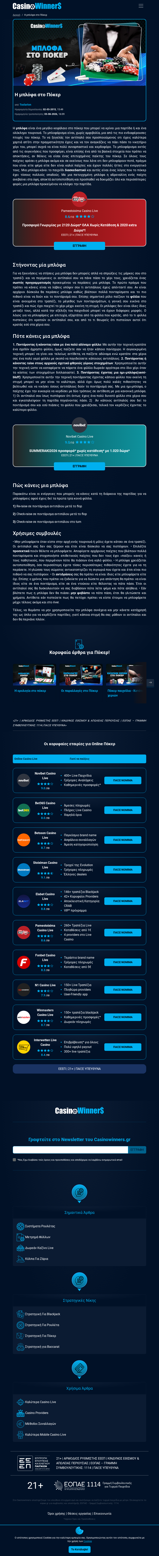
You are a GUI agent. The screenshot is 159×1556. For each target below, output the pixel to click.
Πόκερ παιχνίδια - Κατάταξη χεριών (127, 693)
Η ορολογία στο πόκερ (30, 691)
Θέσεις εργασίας (80, 1513)
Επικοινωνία (102, 1513)
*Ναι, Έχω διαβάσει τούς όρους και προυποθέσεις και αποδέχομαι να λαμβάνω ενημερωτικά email (69, 1160)
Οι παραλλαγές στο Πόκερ (79, 691)
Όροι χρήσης (56, 1513)
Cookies (88, 1541)
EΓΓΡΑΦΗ (79, 246)
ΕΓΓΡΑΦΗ (79, 466)
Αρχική (16, 15)
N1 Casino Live (45, 985)
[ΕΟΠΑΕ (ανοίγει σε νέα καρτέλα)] (93, 1485)
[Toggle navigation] (141, 6)
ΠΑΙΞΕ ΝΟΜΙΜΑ (122, 780)
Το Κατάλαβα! (79, 1549)
